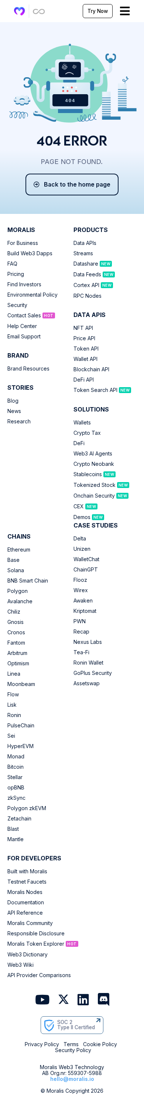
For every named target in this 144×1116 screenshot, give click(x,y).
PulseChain (20, 725)
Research (19, 421)
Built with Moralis (27, 871)
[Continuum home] (39, 11)
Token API (86, 349)
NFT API (83, 328)
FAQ (12, 264)
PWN (79, 621)
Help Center (22, 326)
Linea (13, 674)
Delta (79, 539)
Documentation (25, 902)
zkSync (16, 798)
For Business (22, 243)
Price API (84, 338)
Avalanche (19, 601)
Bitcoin (15, 767)
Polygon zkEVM (26, 808)
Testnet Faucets (27, 882)
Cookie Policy (100, 1044)
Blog (12, 401)
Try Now (98, 11)
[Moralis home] (19, 11)
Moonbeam (21, 684)
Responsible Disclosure (36, 933)
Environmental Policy (32, 295)
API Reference (25, 913)
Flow (13, 694)
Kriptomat (84, 611)
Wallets (82, 423)
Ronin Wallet (88, 663)
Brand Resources (28, 369)
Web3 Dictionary (27, 955)
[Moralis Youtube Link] (42, 1000)
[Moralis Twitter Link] (63, 1000)
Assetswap (86, 683)
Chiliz (13, 612)
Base (13, 560)
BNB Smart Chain (27, 581)
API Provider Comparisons (39, 975)
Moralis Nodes (24, 892)
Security (17, 305)
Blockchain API (91, 369)
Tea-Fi (81, 652)
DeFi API (83, 380)
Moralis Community (30, 923)
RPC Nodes (87, 296)
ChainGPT (85, 570)
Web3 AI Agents (92, 454)
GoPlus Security (92, 673)
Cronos (16, 632)
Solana (15, 570)
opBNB (15, 788)
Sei (11, 736)
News (14, 411)
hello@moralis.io (72, 1079)
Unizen (81, 549)
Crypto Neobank (93, 464)
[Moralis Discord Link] (103, 1000)
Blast (13, 829)
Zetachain (19, 819)
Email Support (24, 336)
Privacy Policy (42, 1044)
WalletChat (86, 559)
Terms (71, 1044)
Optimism (18, 663)
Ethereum (18, 550)
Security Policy (73, 1050)
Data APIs (84, 243)
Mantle (15, 839)
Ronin (14, 715)
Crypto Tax (87, 433)
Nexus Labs (87, 642)
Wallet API (85, 359)
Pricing (15, 274)
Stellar (15, 777)
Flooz (80, 580)
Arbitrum (17, 653)
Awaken (83, 601)
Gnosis (15, 622)
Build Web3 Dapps (29, 253)
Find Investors (24, 284)
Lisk (12, 705)
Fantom (16, 643)
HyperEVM (20, 746)
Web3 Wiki (20, 965)
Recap (81, 632)
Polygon (17, 591)
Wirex (80, 590)
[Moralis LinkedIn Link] (83, 1000)
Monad (15, 757)
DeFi (79, 443)
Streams (83, 253)
